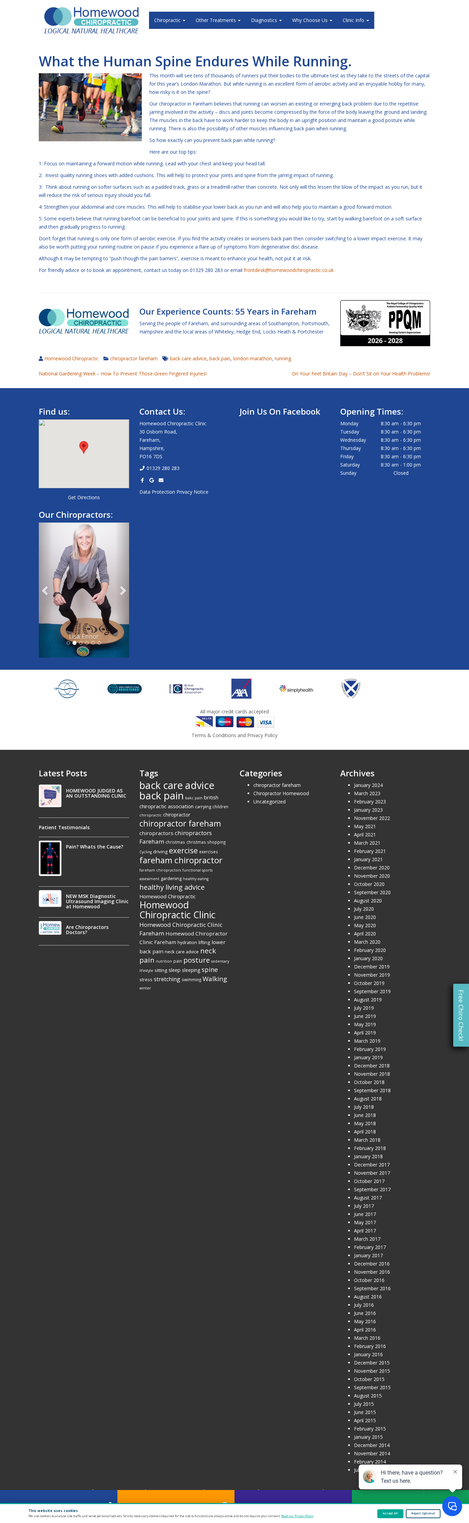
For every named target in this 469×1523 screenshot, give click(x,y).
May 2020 (365, 925)
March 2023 (367, 793)
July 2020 (364, 909)
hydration (187, 942)
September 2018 (372, 1090)
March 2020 (367, 942)
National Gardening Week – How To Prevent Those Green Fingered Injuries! (123, 373)
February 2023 (370, 801)
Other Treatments (216, 20)
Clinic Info (354, 20)
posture (196, 960)
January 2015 (368, 1437)
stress (145, 979)
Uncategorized (269, 801)
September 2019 (372, 991)
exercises (208, 851)
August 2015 (368, 1395)
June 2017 (365, 1214)
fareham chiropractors (160, 870)
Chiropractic (168, 20)
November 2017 (372, 1173)
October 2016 (369, 1280)
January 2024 (368, 785)
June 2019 (365, 1016)
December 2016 (372, 1263)
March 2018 (367, 1140)
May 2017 (365, 1222)
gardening (171, 878)
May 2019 (365, 1024)
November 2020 (372, 876)
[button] (83, 447)
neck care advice (182, 952)
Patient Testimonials (64, 827)
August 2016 (368, 1296)
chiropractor (176, 814)
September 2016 (372, 1288)
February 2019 (370, 1049)
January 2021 (368, 859)
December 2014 (372, 1445)
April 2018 (365, 1131)
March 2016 (367, 1338)
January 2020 (368, 958)
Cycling (145, 852)
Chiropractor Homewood (281, 793)
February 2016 (370, 1346)
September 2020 (372, 892)
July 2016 (364, 1305)
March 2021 (367, 843)
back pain (219, 358)
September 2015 (372, 1387)
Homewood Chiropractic (71, 358)
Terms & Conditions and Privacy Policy (234, 735)
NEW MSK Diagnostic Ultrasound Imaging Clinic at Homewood (97, 901)
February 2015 (370, 1428)
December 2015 (372, 1362)
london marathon (252, 358)
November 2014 (372, 1453)
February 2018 (370, 1148)
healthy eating (195, 878)
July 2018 (364, 1107)
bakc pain (194, 798)
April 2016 (365, 1329)
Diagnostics (264, 20)
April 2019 (365, 1032)
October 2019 (369, 983)
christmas (175, 842)
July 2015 (364, 1404)
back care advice (188, 358)
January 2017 (368, 1255)
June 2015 (365, 1412)
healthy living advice (172, 887)
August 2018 (368, 1098)
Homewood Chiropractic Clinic (177, 909)
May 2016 (365, 1321)
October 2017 (369, 1181)
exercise (183, 850)
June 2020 (365, 917)
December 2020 (372, 867)
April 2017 (365, 1230)
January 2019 (368, 1057)
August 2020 (368, 900)
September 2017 (372, 1189)
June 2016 (365, 1313)
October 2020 (369, 884)
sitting (161, 970)
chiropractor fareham (134, 358)
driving (160, 851)
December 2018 (372, 1065)
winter (145, 988)
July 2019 (364, 1008)
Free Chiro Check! (461, 1015)
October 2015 (369, 1379)
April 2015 (365, 1420)
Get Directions (84, 497)
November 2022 (372, 818)
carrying (203, 806)
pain (177, 961)
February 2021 (370, 851)
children (220, 806)
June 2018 (365, 1115)
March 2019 (367, 1041)
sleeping (191, 970)
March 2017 (367, 1239)
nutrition (164, 961)
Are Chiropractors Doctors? (87, 929)
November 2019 (372, 975)
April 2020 (365, 933)
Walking (215, 978)
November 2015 (372, 1371)
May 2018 (365, 1123)
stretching (167, 979)
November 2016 (372, 1272)
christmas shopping (206, 842)
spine (210, 969)
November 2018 (372, 1074)
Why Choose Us (310, 20)
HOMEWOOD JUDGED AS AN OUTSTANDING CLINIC (96, 793)
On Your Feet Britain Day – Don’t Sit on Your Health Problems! (361, 373)
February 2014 (370, 1461)
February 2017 (370, 1247)
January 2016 (368, 1354)
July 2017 (364, 1206)
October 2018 (369, 1082)
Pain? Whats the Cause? (94, 846)
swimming (191, 979)
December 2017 (372, 1164)
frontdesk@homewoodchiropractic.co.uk (289, 270)
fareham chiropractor (180, 860)
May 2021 (365, 826)
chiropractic (150, 815)
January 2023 (368, 810)
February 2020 (370, 950)
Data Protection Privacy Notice (173, 492)
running (283, 358)
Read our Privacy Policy (297, 1516)
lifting (204, 942)
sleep (175, 969)
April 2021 (365, 834)
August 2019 (368, 999)
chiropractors (156, 833)
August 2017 (368, 1197)
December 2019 (372, 966)
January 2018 (368, 1156)
